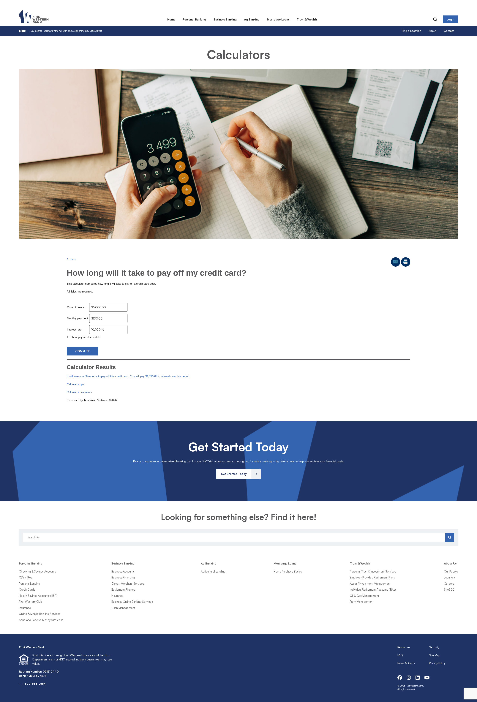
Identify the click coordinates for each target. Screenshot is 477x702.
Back (72, 259)
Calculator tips (75, 384)
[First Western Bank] (34, 16)
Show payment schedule (85, 337)
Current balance (76, 307)
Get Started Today (234, 474)
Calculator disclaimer (79, 392)
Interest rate (74, 329)
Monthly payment (77, 318)
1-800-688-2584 (34, 683)
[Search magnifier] (449, 537)
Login (450, 19)
